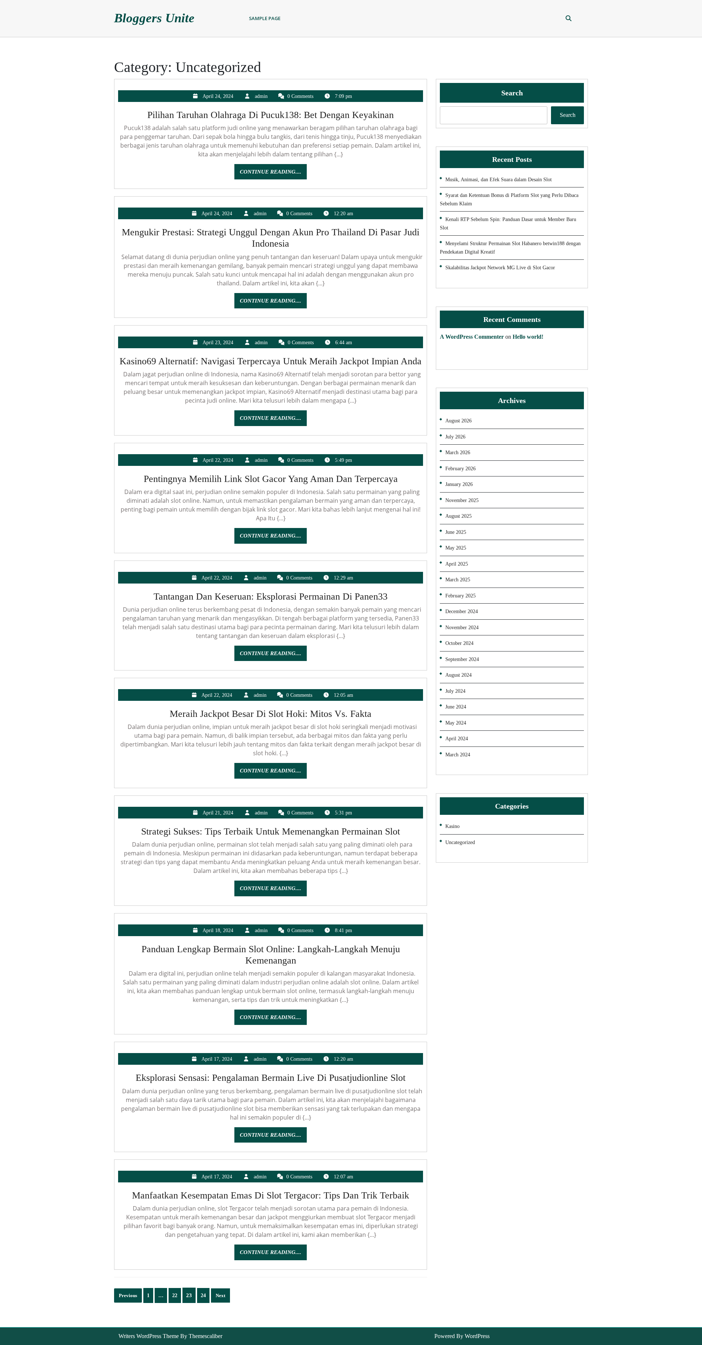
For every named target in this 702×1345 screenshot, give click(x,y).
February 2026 (460, 468)
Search (512, 93)
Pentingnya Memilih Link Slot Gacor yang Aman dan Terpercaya (271, 479)
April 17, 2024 (216, 1059)
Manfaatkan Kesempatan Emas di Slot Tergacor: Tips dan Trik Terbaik (270, 1195)
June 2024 (455, 707)
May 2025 (455, 548)
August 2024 (458, 675)
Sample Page (264, 18)
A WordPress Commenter (472, 337)
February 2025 (460, 596)
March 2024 (457, 754)
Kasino (452, 826)
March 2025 (457, 579)
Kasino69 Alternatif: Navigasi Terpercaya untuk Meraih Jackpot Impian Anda (271, 361)
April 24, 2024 (218, 96)
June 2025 (455, 532)
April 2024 (456, 738)
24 (203, 1295)
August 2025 (458, 516)
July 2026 (455, 437)
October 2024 (459, 643)
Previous (128, 1295)
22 (174, 1295)
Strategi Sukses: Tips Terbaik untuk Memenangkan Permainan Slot (270, 831)
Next (220, 1295)
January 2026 (459, 484)
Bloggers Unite (154, 18)
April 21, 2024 (218, 813)
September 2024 (462, 659)
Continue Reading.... (273, 174)
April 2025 (456, 564)
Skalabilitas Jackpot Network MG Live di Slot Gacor (500, 267)
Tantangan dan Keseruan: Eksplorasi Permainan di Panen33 (271, 596)
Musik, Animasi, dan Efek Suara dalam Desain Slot (498, 179)
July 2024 (455, 691)
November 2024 (462, 627)
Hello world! (528, 337)
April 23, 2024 (218, 342)
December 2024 (461, 611)
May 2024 (455, 723)
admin (261, 96)
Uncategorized (460, 842)
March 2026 (457, 452)
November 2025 (462, 500)
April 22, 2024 (218, 460)
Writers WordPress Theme (148, 1336)
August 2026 (458, 420)
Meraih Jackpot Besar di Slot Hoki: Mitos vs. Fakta (270, 713)
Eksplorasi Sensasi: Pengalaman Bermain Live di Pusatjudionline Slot (270, 1077)
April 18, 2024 (218, 930)
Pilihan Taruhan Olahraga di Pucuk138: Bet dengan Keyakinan (270, 115)
